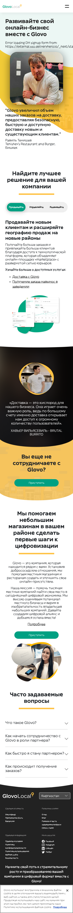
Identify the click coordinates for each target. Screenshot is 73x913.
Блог (44, 818)
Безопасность (11, 858)
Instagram (49, 845)
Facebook (49, 841)
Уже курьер (10, 814)
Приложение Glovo (14, 818)
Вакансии (10, 821)
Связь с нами (48, 828)
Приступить (36, 482)
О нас (44, 814)
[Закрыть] (67, 890)
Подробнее (60, 907)
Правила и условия (14, 841)
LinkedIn (49, 848)
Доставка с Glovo (25, 277)
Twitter (48, 852)
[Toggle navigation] (67, 6)
